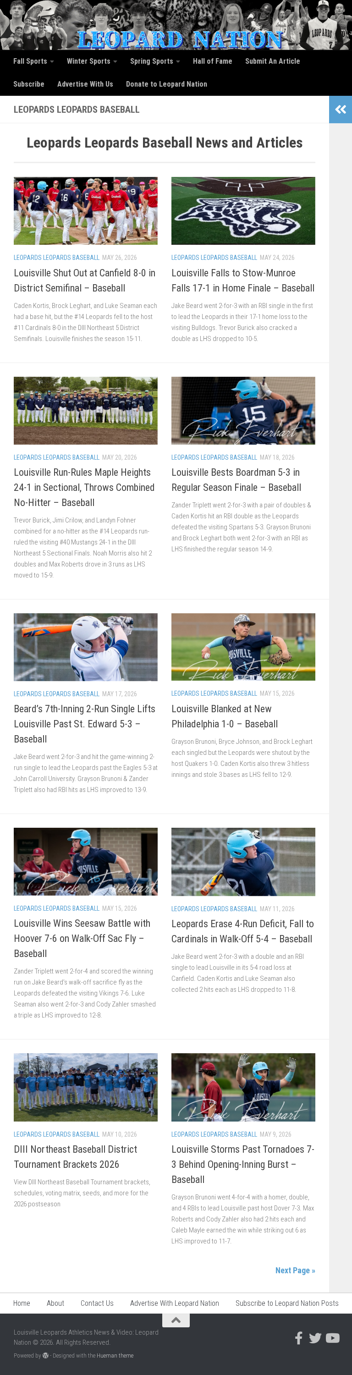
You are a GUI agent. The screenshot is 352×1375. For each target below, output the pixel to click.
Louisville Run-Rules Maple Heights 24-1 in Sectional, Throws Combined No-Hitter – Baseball (84, 487)
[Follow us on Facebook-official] (298, 1338)
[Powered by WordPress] (46, 1355)
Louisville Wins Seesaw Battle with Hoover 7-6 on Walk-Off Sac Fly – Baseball (82, 938)
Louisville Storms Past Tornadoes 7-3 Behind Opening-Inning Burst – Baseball (242, 1164)
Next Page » (295, 1270)
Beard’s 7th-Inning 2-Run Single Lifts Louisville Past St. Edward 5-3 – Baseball (84, 724)
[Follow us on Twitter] (315, 1338)
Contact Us (97, 1303)
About (55, 1303)
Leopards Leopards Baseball (56, 257)
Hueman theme (115, 1355)
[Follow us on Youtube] (331, 1338)
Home (21, 1303)
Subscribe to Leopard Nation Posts (287, 1303)
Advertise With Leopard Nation (174, 1303)
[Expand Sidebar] (340, 109)
